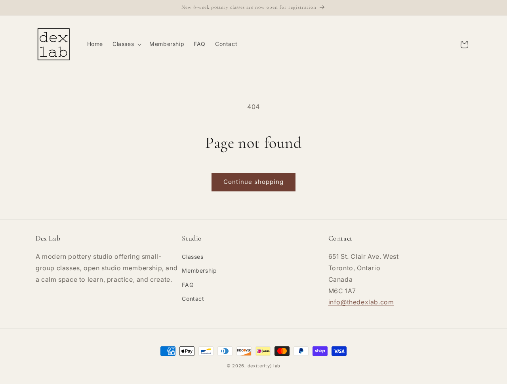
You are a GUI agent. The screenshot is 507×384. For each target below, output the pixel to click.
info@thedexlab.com (361, 302)
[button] (126, 44)
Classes (192, 257)
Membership (199, 270)
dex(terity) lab (264, 366)
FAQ (188, 284)
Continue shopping (253, 181)
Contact (193, 298)
